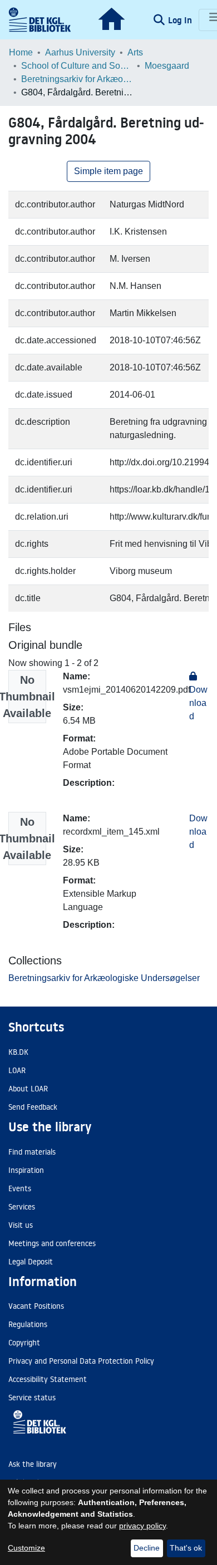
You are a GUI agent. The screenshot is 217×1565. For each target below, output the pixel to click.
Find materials (32, 1152)
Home (21, 52)
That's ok (186, 1547)
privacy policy (142, 1525)
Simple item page (108, 171)
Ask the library (32, 1464)
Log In (181, 20)
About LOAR (28, 1089)
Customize (26, 1547)
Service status (32, 1398)
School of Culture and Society (76, 65)
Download (198, 832)
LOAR (17, 1070)
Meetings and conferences (52, 1243)
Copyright (24, 1343)
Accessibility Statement (47, 1379)
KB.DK (18, 1052)
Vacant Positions (36, 1306)
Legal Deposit (30, 1262)
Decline (147, 1547)
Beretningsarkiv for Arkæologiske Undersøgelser (76, 79)
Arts (135, 52)
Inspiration (26, 1170)
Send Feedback (32, 1107)
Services (21, 1207)
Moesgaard (167, 65)
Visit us (20, 1225)
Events (19, 1188)
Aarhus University (80, 52)
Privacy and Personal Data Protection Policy (81, 1361)
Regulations (27, 1324)
